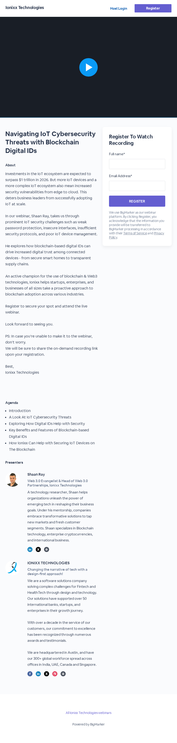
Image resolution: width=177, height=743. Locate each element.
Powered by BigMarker (88, 724)
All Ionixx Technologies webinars (88, 713)
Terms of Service (135, 233)
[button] (88, 67)
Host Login (118, 8)
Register (153, 8)
